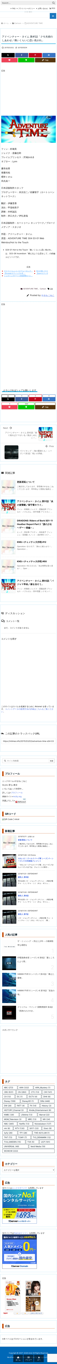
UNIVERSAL (11, 1146)
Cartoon (17, 23)
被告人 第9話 (23, 877)
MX (46, 1119)
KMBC (9, 1115)
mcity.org (17, 796)
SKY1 (34, 1128)
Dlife (45, 1101)
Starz (48, 1128)
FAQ (13, 8)
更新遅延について (26, 482)
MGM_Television (12, 1119)
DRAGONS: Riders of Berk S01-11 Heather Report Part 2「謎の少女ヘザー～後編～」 (35, 524)
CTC (35, 1092)
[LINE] (26, 60)
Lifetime (26, 1115)
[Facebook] (21, 55)
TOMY (22, 1137)
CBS (8, 1092)
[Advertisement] (24, 92)
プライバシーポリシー (26, 8)
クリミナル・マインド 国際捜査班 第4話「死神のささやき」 (35, 1009)
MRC (32, 1119)
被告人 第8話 (23, 895)
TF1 (23, 1133)
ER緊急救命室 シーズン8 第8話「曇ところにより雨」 (35, 959)
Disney (9, 1101)
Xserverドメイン (21, 1233)
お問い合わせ (43, 8)
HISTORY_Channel (14, 1110)
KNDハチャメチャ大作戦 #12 (31, 542)
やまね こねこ (47, 295)
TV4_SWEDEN (12, 1142)
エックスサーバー (19, 1188)
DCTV (33, 1096)
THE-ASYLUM (42, 1133)
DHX (46, 1096)
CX (7, 1096)
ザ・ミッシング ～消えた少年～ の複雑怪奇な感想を (35, 943)
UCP (45, 1142)
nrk (7, 1128)
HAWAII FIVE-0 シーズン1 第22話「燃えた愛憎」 (35, 976)
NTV (19, 1128)
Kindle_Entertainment (40, 1110)
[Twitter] (8, 55)
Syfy (8, 1133)
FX (33, 1105)
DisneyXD (28, 1101)
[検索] (53, 3)
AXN (24, 1087)
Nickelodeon (43, 1124)
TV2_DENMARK (42, 1137)
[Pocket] (10, 60)
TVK (30, 1142)
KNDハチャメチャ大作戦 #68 (32, 561)
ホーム (6, 23)
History (46, 1105)
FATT (21, 1105)
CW (48, 1092)
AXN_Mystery (42, 1087)
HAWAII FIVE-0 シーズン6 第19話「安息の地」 (36, 992)
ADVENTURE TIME (35, 23)
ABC (8, 1087)
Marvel (44, 1115)
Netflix (24, 1124)
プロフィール (17, 792)
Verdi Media (37, 1146)
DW (7, 1105)
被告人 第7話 (23, 914)
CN (51, 289)
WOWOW (11, 1151)
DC (20, 1096)
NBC (9, 1124)
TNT (8, 1137)
